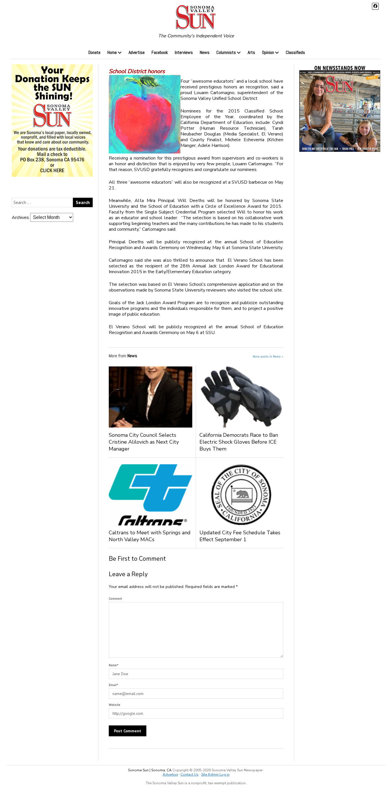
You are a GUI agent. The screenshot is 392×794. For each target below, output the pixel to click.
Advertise (137, 52)
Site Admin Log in (215, 774)
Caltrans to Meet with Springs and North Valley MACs (150, 536)
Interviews (184, 52)
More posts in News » (268, 356)
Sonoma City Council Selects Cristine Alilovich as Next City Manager (144, 442)
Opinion (268, 52)
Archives (20, 217)
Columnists (226, 52)
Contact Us (190, 774)
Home (112, 52)
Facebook (160, 52)
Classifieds (295, 52)
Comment (115, 598)
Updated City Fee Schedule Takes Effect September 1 (239, 536)
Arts (251, 52)
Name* (114, 665)
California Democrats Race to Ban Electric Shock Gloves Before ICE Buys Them (238, 442)
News (204, 52)
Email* (113, 685)
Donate (94, 52)
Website (114, 704)
